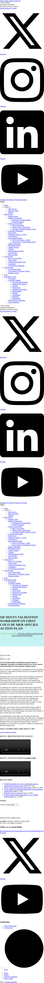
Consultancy (12, 264)
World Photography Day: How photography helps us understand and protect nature (21, 785)
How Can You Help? (15, 258)
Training (11, 249)
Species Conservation (15, 223)
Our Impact (12, 278)
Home (6, 205)
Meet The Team (13, 211)
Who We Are (12, 209)
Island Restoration (18, 222)
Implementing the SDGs (16, 251)
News (6, 275)
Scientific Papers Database (16, 300)
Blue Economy (13, 255)
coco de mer (4, 732)
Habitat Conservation (15, 218)
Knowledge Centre (10, 277)
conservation (12, 732)
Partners (10, 212)
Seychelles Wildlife (14, 280)
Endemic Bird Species (19, 284)
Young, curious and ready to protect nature (18, 787)
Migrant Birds (16, 291)
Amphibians (16, 295)
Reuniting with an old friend (13, 793)
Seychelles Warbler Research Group (24, 229)
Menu (2, 201)
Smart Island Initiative (15, 238)
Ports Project (12, 233)
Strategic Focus (13, 216)
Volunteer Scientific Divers (17, 262)
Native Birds (16, 288)
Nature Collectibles (14, 244)
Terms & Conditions (10, 977)
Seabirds (15, 286)
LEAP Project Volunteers (16, 266)
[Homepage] (13, 200)
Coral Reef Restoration (15, 231)
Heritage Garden (13, 273)
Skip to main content (6, 1)
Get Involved (8, 256)
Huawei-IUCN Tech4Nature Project (24, 242)
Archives (3, 805)
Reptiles (14, 293)
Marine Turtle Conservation (21, 227)
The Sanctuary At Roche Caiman (19, 271)
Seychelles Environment (20, 282)
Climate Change (13, 247)
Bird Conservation (18, 225)
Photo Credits (8, 978)
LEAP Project (12, 236)
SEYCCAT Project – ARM (21, 240)
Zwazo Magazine (13, 302)
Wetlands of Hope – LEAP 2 (17, 234)
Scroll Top (17, 1)
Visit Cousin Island (14, 269)
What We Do (8, 214)
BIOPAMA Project (14, 245)
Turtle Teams (12, 260)
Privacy (6, 975)
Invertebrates (16, 299)
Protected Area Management (21, 220)
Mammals (15, 297)
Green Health (12, 253)
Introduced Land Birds (19, 289)
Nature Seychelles (11, 982)
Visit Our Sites (9, 267)
